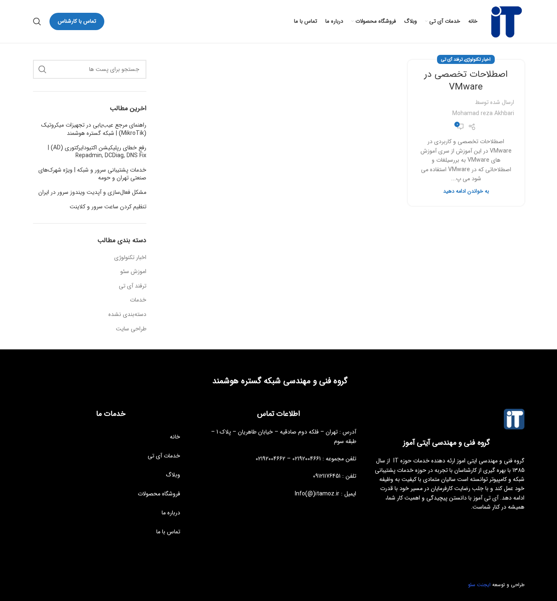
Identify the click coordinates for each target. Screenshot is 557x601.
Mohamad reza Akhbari (483, 113)
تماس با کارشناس (77, 21)
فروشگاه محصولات (159, 493)
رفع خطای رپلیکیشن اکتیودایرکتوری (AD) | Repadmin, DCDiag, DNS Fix (97, 152)
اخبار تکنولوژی (478, 59)
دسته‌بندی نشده (127, 315)
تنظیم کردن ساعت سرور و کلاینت (108, 207)
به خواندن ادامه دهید (466, 191)
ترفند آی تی (452, 59)
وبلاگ (173, 474)
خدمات (138, 300)
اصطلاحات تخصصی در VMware (466, 80)
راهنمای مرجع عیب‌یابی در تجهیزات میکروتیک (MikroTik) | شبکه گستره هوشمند (93, 129)
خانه (175, 436)
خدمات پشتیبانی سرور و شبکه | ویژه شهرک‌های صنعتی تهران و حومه (92, 174)
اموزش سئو (133, 272)
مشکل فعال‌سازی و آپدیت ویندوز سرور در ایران (92, 193)
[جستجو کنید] (37, 21)
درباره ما (171, 512)
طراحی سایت (131, 329)
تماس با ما (168, 531)
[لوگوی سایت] (505, 21)
